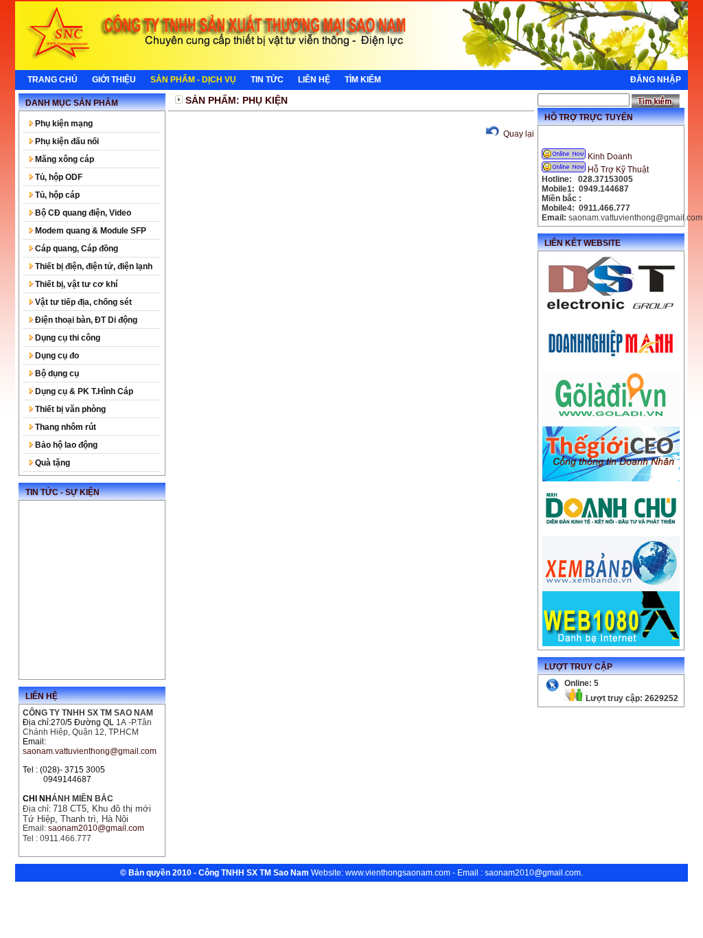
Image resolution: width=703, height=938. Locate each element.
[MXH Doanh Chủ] (611, 533)
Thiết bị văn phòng (69, 409)
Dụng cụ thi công (66, 338)
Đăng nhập (655, 79)
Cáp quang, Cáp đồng (75, 248)
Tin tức (267, 79)
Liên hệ (314, 79)
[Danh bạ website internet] (611, 643)
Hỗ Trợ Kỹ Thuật (618, 169)
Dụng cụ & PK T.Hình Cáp (83, 391)
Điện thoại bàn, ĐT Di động (85, 320)
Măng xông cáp (63, 159)
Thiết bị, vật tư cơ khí (75, 284)
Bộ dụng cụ (56, 373)
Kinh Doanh (610, 156)
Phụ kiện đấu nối (66, 141)
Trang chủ (52, 79)
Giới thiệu (114, 79)
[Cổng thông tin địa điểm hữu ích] (611, 423)
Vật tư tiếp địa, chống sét (82, 302)
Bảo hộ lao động (65, 445)
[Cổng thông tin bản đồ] (611, 588)
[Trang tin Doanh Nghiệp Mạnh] (611, 369)
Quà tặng (51, 463)
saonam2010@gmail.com (533, 873)
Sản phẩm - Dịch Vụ (193, 79)
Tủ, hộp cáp (56, 195)
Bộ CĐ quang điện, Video (82, 213)
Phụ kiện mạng (63, 123)
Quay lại (517, 134)
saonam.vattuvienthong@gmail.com (90, 751)
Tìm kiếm (363, 79)
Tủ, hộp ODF (57, 177)
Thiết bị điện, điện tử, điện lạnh (92, 266)
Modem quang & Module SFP (89, 231)
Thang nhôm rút (64, 427)
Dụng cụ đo (56, 356)
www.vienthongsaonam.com (397, 873)
